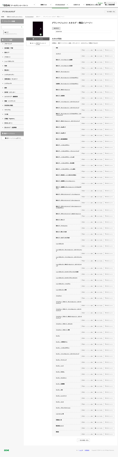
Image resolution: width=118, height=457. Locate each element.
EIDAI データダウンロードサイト (15, 16)
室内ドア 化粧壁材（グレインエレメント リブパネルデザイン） (68, 187)
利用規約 (86, 450)
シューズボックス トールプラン (63, 283)
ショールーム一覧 (60, 413)
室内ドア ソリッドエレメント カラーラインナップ (67, 101)
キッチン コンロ (60, 401)
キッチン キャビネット (61, 377)
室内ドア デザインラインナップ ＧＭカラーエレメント (68, 213)
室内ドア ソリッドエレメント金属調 (64, 59)
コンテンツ (58, 53)
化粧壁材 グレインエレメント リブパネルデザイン (67, 83)
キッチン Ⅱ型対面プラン (62, 341)
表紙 (57, 47)
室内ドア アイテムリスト (62, 225)
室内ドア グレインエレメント (62, 71)
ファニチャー (59, 295)
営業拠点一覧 (59, 419)
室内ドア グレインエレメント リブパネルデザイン (67, 77)
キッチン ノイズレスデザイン (62, 347)
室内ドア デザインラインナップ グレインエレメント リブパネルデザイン (68, 207)
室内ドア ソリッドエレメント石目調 (64, 65)
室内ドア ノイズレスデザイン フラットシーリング (67, 151)
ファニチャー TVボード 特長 (63, 329)
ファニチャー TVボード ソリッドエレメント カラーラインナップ (68, 310)
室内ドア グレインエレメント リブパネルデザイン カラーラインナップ (68, 114)
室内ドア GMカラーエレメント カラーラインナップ (68, 121)
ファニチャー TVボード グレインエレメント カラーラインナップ (68, 302)
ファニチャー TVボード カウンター (64, 323)
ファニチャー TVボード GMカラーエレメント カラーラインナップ (69, 317)
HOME (2, 16)
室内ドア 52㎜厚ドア (61, 133)
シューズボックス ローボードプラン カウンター (66, 277)
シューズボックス (60, 243)
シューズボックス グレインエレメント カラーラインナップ (69, 250)
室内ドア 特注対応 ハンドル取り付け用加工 (66, 175)
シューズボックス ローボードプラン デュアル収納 (67, 271)
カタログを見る (38, 39)
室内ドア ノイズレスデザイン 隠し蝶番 (65, 163)
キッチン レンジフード (61, 395)
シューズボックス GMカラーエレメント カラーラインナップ (69, 265)
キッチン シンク (60, 365)
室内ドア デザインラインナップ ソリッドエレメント (68, 194)
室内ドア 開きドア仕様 (61, 231)
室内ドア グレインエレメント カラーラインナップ (67, 107)
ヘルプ (80, 450)
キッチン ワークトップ (61, 359)
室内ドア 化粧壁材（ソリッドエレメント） (65, 181)
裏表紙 (57, 431)
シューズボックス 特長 (61, 289)
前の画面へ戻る (110, 11)
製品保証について (60, 425)
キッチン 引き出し (60, 371)
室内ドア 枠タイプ (60, 219)
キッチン (58, 335)
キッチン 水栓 (59, 389)
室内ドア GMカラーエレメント (63, 89)
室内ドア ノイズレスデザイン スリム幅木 (65, 169)
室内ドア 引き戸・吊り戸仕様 (62, 237)
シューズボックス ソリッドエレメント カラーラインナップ (69, 257)
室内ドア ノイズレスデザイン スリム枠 (65, 157)
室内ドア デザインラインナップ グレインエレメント (68, 200)
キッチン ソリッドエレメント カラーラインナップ (67, 353)
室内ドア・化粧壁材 (60, 95)
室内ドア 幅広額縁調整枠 (62, 139)
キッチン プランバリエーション (63, 407)
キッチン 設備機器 (60, 383)
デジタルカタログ (29, 16)
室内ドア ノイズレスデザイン (62, 145)
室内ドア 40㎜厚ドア (61, 127)
